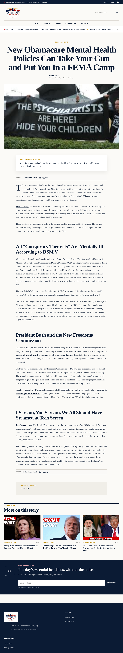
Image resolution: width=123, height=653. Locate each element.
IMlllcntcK (55, 76)
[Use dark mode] (117, 2)
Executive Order (41, 347)
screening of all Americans (28, 393)
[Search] (116, 12)
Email (35, 177)
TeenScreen (21, 425)
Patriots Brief (109, 2)
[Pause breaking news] (117, 29)
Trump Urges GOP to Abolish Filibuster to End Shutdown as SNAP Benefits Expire (60, 547)
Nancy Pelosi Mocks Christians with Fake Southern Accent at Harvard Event (21, 547)
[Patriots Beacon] (13, 12)
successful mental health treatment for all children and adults (44, 355)
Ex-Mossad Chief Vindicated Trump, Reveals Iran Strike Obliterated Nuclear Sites (99, 548)
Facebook (28, 177)
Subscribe (111, 583)
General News (61, 42)
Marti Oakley (22, 206)
